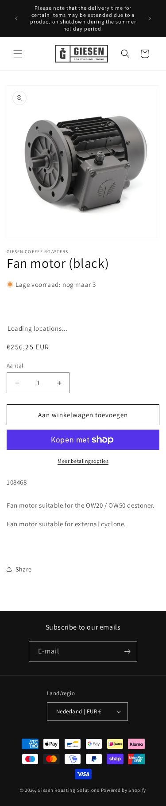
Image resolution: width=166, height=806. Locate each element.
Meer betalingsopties (83, 461)
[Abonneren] (127, 651)
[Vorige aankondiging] (16, 18)
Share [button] (23, 569)
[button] (17, 53)
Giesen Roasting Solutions (69, 790)
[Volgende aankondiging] (149, 18)
